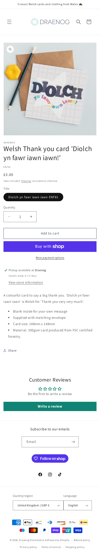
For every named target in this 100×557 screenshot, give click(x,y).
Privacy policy (28, 547)
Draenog (24, 539)
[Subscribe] (73, 441)
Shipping (26, 180)
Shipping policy (75, 547)
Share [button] (12, 350)
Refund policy (82, 540)
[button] (9, 22)
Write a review (50, 406)
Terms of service (51, 547)
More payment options (50, 257)
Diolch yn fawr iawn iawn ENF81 (33, 197)
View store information (26, 282)
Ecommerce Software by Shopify (49, 539)
